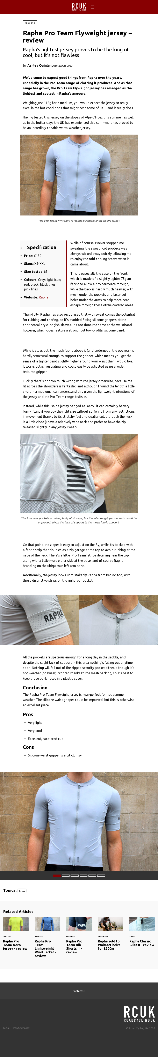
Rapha (43, 297)
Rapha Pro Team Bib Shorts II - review (79, 938)
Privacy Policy (21, 1027)
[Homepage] (139, 1012)
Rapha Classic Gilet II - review (142, 934)
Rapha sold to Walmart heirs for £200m (110, 936)
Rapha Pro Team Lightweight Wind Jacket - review (47, 940)
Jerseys (30, 23)
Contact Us (79, 991)
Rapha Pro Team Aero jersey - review (16, 936)
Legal (6, 1027)
